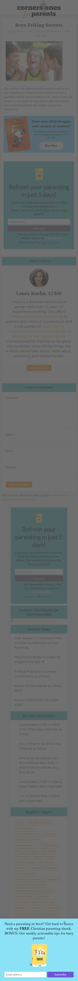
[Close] (69, 922)
